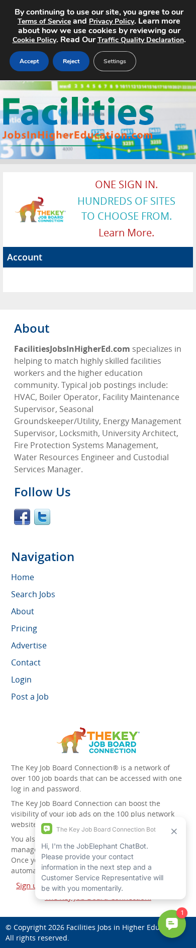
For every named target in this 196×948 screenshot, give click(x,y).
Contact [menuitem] (26, 662)
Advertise (29, 645)
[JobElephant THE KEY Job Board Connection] (41, 201)
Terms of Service (44, 21)
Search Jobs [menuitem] (33, 594)
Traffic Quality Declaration (140, 40)
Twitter (42, 517)
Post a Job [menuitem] (30, 696)
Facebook (22, 517)
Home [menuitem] (22, 577)
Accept (29, 61)
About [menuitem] (22, 611)
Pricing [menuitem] (24, 628)
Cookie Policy (34, 40)
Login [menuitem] (21, 679)
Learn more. (126, 232)
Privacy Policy (111, 21)
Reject (71, 61)
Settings (115, 61)
